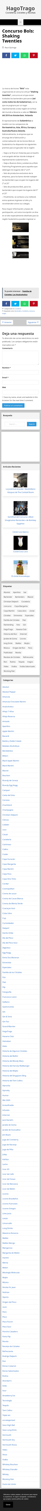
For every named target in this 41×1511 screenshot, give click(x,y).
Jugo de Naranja (9, 1144)
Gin (24, 625)
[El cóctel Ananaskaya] (20, 567)
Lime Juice (6, 1213)
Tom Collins (7, 1410)
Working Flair (9, 671)
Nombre (6, 367)
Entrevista (18, 615)
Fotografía (6, 992)
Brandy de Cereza (10, 780)
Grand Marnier (8, 1026)
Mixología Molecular (11, 1272)
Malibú (18, 643)
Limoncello (7, 1223)
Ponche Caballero (10, 1331)
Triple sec (6, 1415)
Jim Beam (6, 1134)
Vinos (4, 1454)
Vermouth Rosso (9, 1444)
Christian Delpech (11, 601)
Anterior (8, 322)
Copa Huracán (8, 859)
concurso (32, 311)
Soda (4, 1385)
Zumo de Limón (9, 1484)
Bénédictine (7, 751)
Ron (5, 662)
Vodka (14, 666)
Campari (6, 790)
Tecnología (7, 1400)
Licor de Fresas (8, 1179)
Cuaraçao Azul (8, 908)
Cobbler (5, 824)
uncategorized (8, 1420)
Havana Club (21, 629)
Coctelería (18, 309)
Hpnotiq (5, 1090)
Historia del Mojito (10, 1070)
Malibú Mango (8, 1243)
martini (5, 1257)
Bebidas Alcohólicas (10, 746)
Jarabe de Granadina (11, 1130)
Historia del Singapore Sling (14, 1075)
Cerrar (8, 1504)
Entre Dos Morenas (10, 957)
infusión (6, 1110)
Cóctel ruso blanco (21, 532)
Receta (18, 652)
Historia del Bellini (10, 1056)
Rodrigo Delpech (9, 1356)
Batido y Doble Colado (11, 741)
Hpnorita (6, 1085)
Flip (3, 987)
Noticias (5, 1292)
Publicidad (8, 652)
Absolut (7, 592)
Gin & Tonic (7, 1016)
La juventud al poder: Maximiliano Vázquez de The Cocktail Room (20, 491)
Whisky (5, 1474)
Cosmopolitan (8, 888)
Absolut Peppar (9, 692)
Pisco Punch (7, 1321)
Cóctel (5, 834)
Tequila (21, 662)
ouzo (4, 1307)
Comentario (7, 348)
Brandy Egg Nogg (9, 785)
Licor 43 (5, 1169)
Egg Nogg (6, 952)
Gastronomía (8, 1006)
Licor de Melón (8, 1189)
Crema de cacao (9, 893)
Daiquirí (5, 928)
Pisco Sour (6, 1326)
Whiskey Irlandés (9, 1469)
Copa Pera (6, 874)
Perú (30, 648)
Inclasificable (8, 1105)
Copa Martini (9, 611)
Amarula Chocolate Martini (14, 701)
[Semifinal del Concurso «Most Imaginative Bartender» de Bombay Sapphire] (20, 508)
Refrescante (28, 657)
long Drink (8, 643)
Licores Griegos (9, 1208)
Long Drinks (7, 1228)
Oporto (5, 1297)
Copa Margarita (21, 606)
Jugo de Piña (7, 1149)
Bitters (5, 756)
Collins (5, 849)
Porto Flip (6, 1336)
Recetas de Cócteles (12, 657)
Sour (4, 1390)
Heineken (6, 1041)
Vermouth (6, 1435)
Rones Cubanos (9, 1366)
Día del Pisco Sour (10, 942)
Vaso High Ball (8, 1425)
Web (4, 387)
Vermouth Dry (8, 1439)
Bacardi (5, 736)
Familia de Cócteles (11, 620)
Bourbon (6, 775)
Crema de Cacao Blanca (12, 898)
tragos (4, 313)
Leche (5, 1164)
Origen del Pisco (9, 1302)
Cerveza (6, 800)
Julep (4, 1154)
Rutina (12, 662)
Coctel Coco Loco (20, 551)
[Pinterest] (34, 55)
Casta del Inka (8, 795)
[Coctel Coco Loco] (20, 543)
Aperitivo (17, 592)
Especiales (29, 615)
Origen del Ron (19, 648)
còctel (31, 611)
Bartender (8, 597)
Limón (5, 1218)
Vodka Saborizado (27, 666)
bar (25, 592)
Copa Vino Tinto (9, 879)
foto (18, 625)
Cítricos (5, 820)
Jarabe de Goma (10, 638)
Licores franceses (9, 1203)
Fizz (4, 977)
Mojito (27, 643)
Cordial (5, 883)
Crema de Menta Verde (12, 903)
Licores (23, 638)
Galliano (6, 1002)
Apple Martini (8, 731)
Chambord (7, 805)
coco (4, 829)
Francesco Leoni (9, 997)
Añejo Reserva (8, 716)
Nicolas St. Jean (9, 1287)
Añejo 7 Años (8, 711)
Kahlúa (5, 1159)
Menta (5, 1262)
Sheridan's (6, 1380)
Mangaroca (7, 1248)
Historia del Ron (10, 634)
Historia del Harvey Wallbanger (16, 1065)
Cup (4, 918)
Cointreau (6, 844)
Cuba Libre (21, 611)
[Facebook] (6, 55)
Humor (5, 1095)
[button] (20, 22)
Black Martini (8, 765)
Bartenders (18, 311)
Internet (23, 634)
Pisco (4, 1317)
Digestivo (6, 947)
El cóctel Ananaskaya (20, 576)
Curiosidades (8, 923)
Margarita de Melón (11, 1253)
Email (5, 377)
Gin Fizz (5, 1021)
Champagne (7, 810)
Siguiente (32, 322)
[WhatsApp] (24, 55)
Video (6, 666)
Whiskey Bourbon (10, 1464)
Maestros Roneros (10, 1233)
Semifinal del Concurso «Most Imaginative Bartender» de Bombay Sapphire (20, 520)
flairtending (8, 625)
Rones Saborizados (10, 1371)
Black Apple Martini (10, 760)
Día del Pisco (7, 938)
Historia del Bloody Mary (13, 1061)
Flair (24, 620)
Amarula (6, 696)
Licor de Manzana (10, 1184)
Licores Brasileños (10, 1198)
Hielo (4, 1046)
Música (7, 648)
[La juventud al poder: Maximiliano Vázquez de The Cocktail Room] (20, 480)
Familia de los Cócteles (12, 972)
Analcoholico (7, 706)
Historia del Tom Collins (12, 1080)
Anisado (5, 721)
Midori (5, 1267)
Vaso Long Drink (9, 1430)
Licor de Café (8, 1174)
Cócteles (7, 615)
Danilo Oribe (7, 933)
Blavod (30, 597)
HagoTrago (20, 8)
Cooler (5, 854)
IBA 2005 (6, 1100)
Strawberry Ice (8, 1395)
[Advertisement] (20, 73)
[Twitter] (15, 55)
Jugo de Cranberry (10, 1139)
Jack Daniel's (7, 1120)
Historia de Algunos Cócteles (14, 1051)
